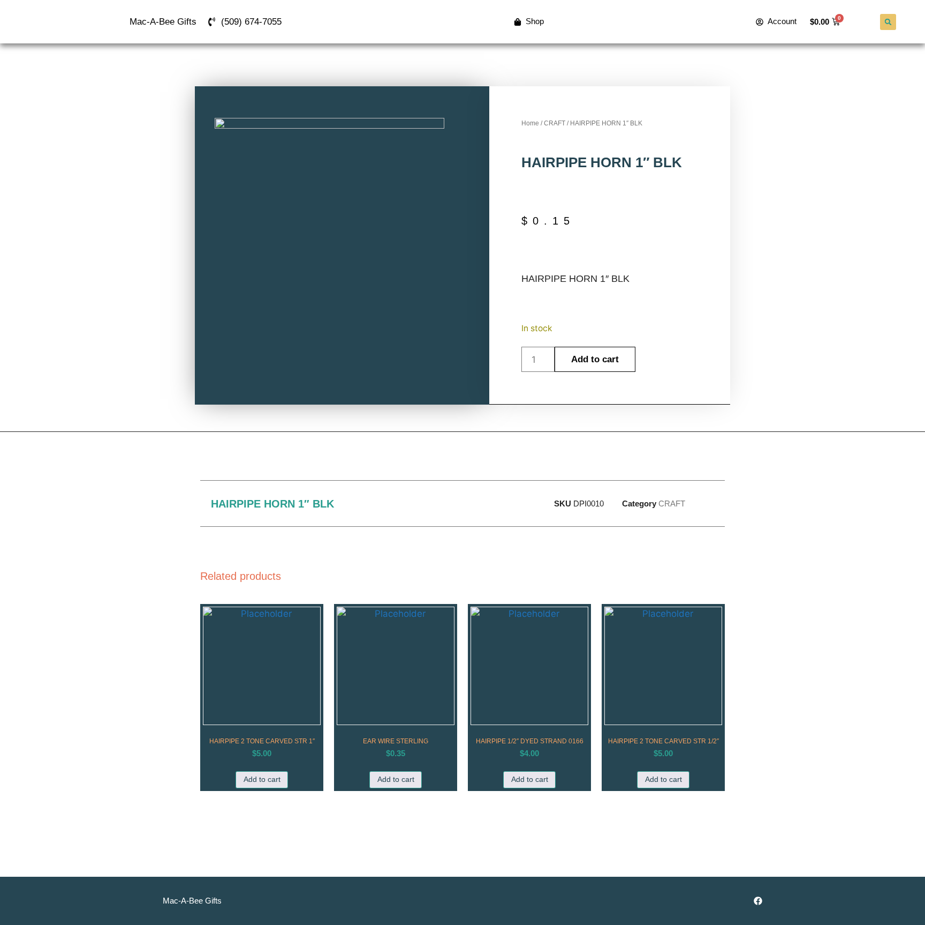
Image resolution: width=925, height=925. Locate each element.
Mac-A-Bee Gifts (163, 22)
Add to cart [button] (262, 779)
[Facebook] (758, 901)
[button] (888, 22)
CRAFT (554, 123)
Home (530, 123)
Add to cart (595, 359)
